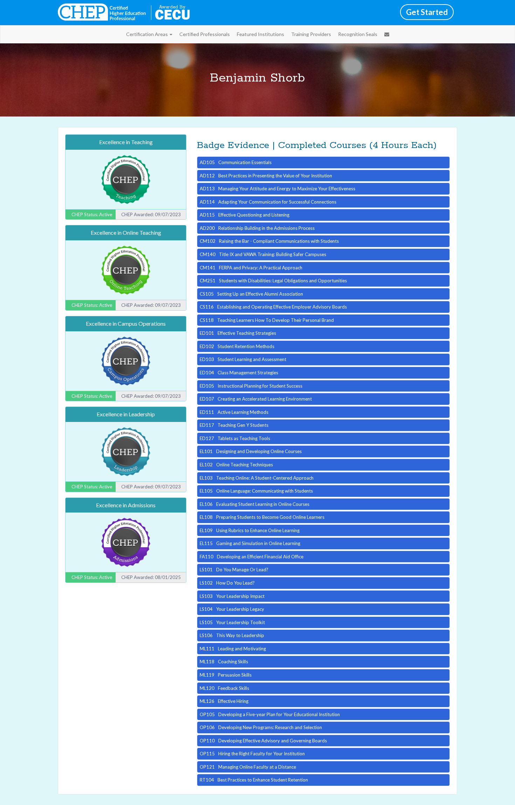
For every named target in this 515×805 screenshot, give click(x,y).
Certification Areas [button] (147, 34)
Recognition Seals (357, 34)
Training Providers (311, 34)
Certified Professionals (204, 34)
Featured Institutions (260, 34)
